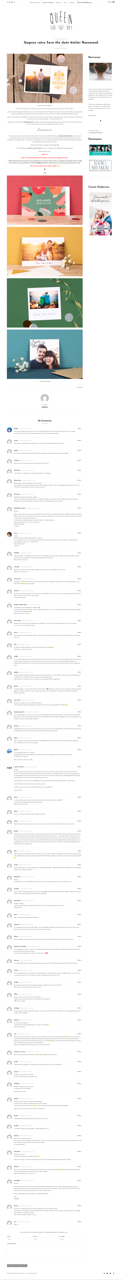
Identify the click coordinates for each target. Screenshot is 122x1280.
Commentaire (12, 1243)
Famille (58, 2)
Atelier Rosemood (28, 122)
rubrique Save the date (65, 136)
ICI (55, 145)
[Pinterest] (12, 2)
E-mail (35, 1236)
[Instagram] (14, 2)
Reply (79, 428)
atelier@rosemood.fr (41, 163)
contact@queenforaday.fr (95, 132)
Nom (9, 1236)
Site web (62, 1236)
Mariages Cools (35, 2)
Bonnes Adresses (48, 2)
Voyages (71, 2)
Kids (65, 2)
